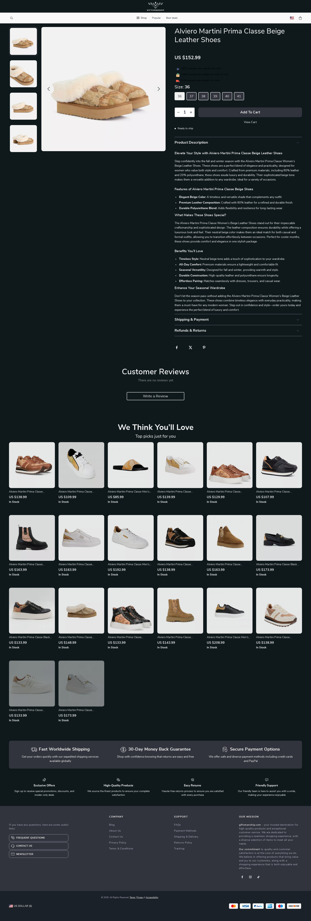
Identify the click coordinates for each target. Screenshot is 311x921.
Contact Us (116, 837)
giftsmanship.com (250, 825)
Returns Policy (183, 842)
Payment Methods (185, 831)
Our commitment (249, 849)
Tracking (179, 848)
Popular (156, 18)
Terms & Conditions (121, 848)
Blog (112, 825)
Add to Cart (250, 112)
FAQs (177, 825)
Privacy (139, 897)
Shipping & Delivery (186, 837)
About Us (115, 831)
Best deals (172, 18)
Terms (132, 897)
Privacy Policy (117, 842)
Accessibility (152, 897)
